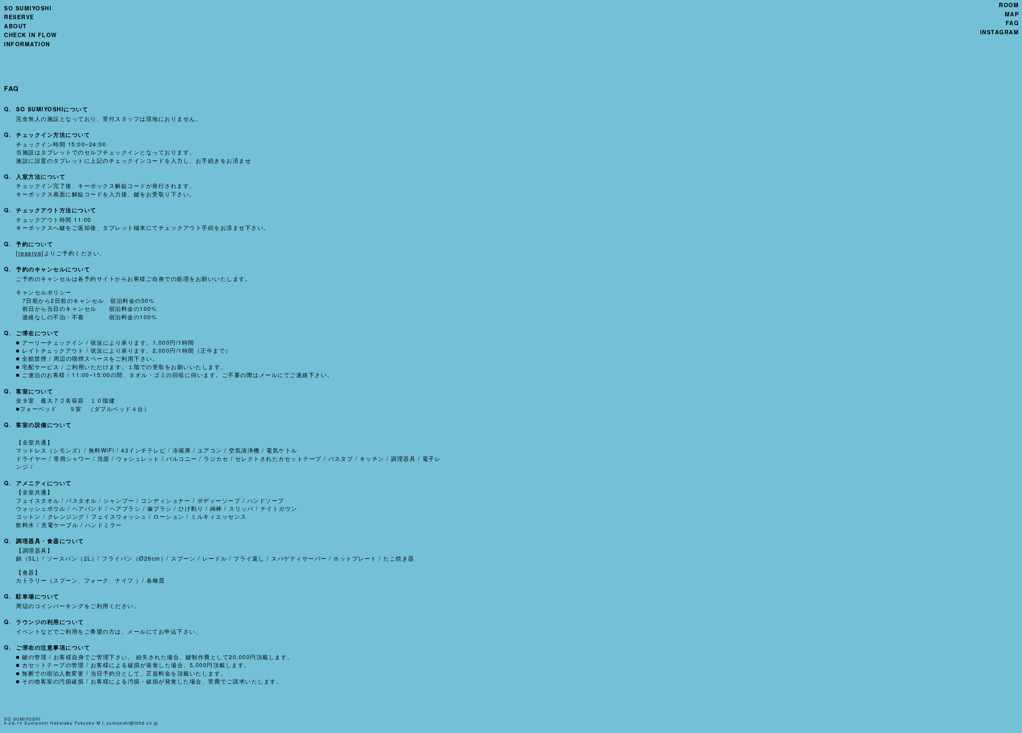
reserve (30, 253)
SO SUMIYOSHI (27, 8)
